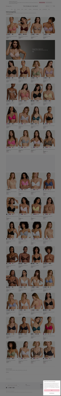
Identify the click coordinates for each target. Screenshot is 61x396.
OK (51, 390)
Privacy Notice (53, 387)
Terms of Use (57, 387)
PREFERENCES (51, 393)
